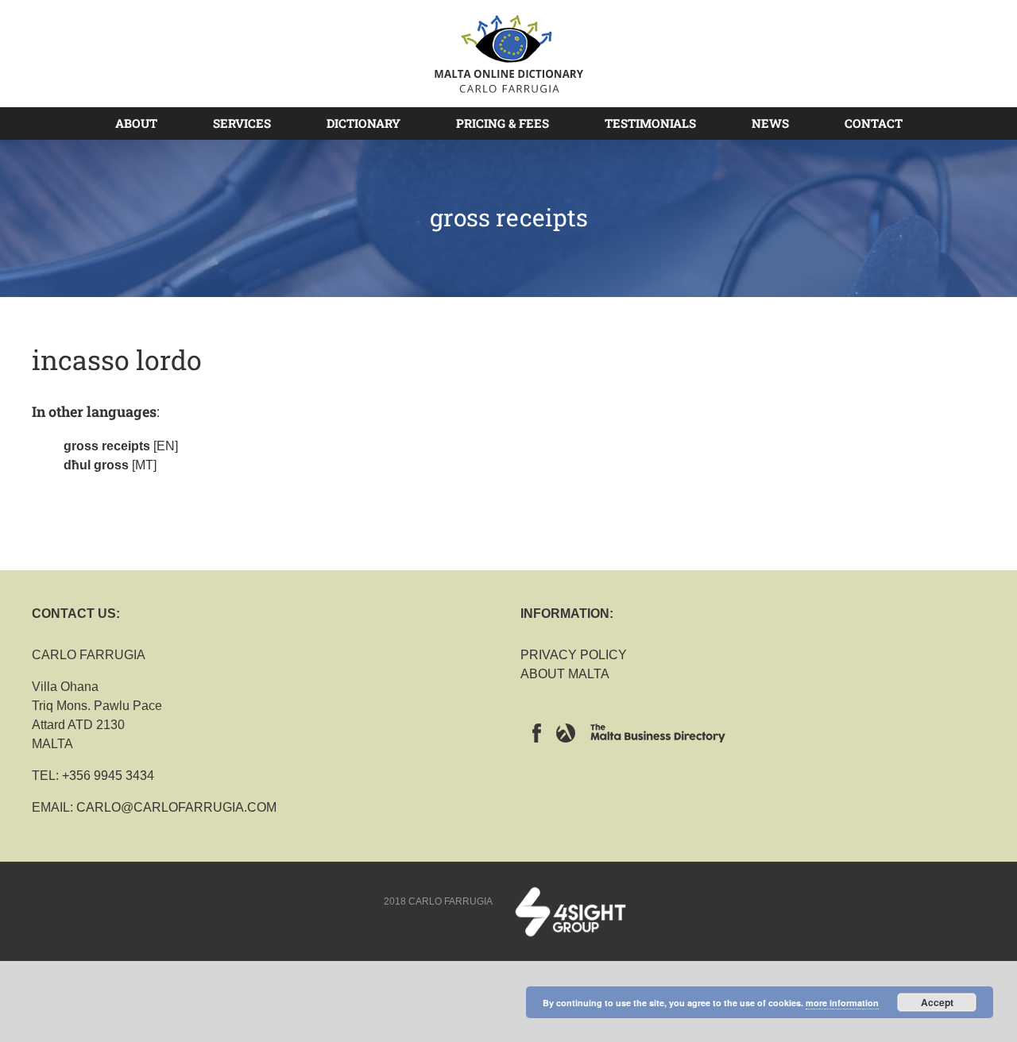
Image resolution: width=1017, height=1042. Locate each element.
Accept (937, 1002)
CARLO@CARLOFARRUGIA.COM (176, 807)
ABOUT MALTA (564, 674)
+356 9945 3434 (108, 775)
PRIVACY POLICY (573, 655)
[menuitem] (146, 123)
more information (842, 1003)
